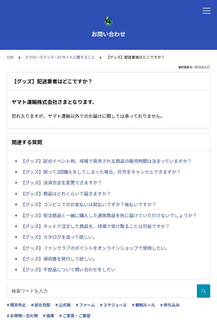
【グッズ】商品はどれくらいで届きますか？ (66, 193)
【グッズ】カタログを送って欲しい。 (59, 236)
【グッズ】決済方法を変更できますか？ (61, 182)
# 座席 (48, 315)
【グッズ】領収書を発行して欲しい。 (59, 258)
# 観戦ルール (143, 305)
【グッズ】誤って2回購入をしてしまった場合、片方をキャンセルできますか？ (101, 171)
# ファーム (85, 305)
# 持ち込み (169, 305)
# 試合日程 (40, 305)
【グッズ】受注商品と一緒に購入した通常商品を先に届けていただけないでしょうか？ (109, 215)
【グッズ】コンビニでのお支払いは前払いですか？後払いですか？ (88, 204)
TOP (10, 57)
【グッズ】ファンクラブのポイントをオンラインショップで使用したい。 (95, 247)
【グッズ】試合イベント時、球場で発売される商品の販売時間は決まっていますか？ (106, 160)
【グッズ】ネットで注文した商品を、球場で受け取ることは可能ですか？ (95, 226)
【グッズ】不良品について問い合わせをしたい (68, 269)
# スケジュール (113, 305)
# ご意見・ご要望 (74, 315)
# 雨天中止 (16, 305)
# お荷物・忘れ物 (22, 315)
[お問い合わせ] (108, 21)
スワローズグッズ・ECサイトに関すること (60, 57)
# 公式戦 (63, 305)
